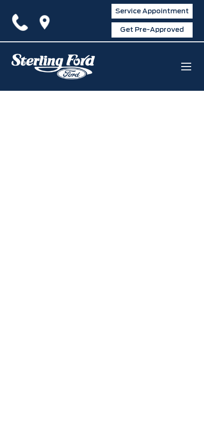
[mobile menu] (186, 66)
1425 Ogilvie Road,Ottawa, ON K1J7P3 (46, 20)
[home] (53, 66)
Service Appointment (152, 11)
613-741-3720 (21, 20)
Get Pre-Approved (152, 29)
